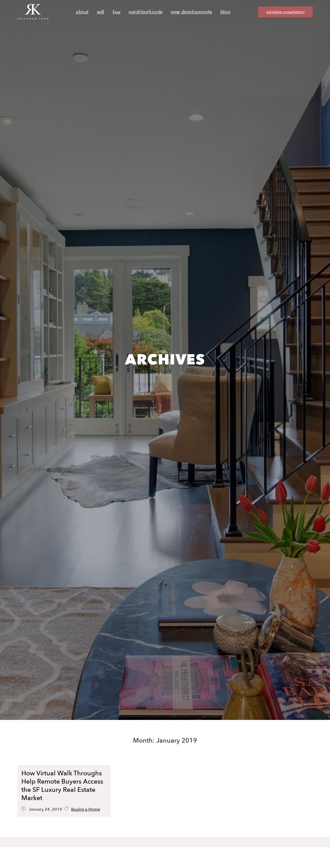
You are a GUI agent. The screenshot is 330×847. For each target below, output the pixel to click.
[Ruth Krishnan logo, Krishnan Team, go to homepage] (32, 12)
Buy (117, 12)
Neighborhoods (145, 12)
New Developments (191, 12)
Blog (225, 12)
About (82, 12)
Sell (100, 12)
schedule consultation (285, 12)
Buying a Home (85, 809)
